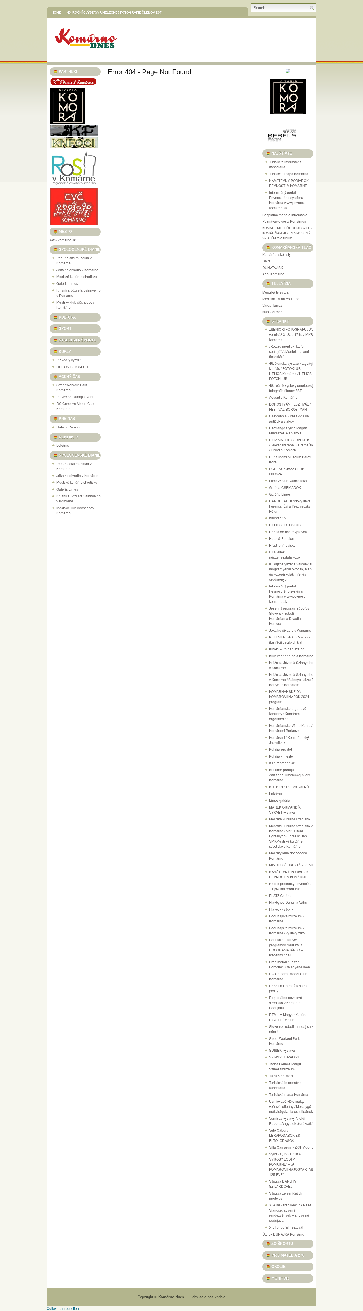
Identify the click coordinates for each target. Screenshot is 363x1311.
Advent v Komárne (283, 397)
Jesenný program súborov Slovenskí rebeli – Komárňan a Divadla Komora (289, 616)
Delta (266, 260)
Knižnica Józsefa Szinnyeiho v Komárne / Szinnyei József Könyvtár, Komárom (291, 679)
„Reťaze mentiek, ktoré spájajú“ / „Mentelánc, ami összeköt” (289, 351)
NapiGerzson (272, 311)
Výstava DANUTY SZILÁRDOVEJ (282, 1184)
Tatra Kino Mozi (281, 1075)
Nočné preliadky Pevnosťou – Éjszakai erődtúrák (290, 886)
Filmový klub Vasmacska (288, 480)
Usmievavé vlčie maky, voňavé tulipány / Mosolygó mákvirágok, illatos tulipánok (291, 1106)
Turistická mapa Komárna (288, 173)
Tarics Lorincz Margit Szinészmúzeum (285, 1066)
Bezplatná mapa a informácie (284, 214)
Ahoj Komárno (273, 273)
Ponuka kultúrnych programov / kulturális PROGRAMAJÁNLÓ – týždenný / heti (286, 947)
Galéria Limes (67, 283)
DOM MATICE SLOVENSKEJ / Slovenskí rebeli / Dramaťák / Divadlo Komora (291, 444)
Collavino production (63, 1308)
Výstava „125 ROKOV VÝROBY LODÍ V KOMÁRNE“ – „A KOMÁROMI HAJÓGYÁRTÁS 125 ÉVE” (291, 1164)
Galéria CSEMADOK (285, 487)
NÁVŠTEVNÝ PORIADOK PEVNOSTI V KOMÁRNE (289, 183)
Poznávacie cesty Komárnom (284, 221)
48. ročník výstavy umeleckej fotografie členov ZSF (114, 12)
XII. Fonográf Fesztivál (286, 1227)
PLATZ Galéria (280, 895)
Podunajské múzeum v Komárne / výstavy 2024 (287, 930)
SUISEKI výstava (282, 1050)
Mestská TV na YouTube (280, 298)
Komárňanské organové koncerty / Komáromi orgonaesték (287, 713)
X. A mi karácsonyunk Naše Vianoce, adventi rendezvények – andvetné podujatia (290, 1212)
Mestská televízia (275, 292)
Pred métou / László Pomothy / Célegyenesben (289, 964)
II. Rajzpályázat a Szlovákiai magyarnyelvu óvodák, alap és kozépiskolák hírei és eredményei (290, 571)
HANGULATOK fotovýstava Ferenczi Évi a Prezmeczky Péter (290, 506)
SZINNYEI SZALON (284, 1057)
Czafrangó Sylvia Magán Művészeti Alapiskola (288, 430)
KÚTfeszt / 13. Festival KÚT (290, 786)
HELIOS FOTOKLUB (72, 366)
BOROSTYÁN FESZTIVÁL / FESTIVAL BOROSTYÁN (290, 406)
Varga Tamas (272, 305)
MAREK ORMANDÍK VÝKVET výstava (285, 809)
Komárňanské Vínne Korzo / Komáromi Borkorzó (290, 728)
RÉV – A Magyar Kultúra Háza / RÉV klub (288, 1017)
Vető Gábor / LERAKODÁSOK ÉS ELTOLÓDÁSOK (284, 1135)
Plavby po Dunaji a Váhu (75, 396)
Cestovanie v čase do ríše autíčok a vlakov (289, 418)
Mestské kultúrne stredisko (76, 276)
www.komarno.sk (63, 239)
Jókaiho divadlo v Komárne (77, 269)
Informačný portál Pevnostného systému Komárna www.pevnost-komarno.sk (287, 200)
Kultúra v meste (281, 756)
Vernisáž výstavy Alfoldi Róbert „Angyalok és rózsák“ (291, 1121)
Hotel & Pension (68, 427)
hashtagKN (277, 518)
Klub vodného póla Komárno (291, 655)
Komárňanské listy (276, 254)
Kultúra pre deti (281, 749)
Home (56, 12)
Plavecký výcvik (68, 359)
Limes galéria (279, 800)
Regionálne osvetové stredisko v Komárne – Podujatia (286, 1002)
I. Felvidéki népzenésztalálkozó (284, 554)
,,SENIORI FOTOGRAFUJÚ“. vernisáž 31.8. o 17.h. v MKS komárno (291, 334)
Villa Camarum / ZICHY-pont (291, 1147)
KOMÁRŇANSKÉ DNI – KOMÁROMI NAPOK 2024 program (289, 696)
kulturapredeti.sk (282, 762)
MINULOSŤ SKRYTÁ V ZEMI (291, 864)
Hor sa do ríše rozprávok (288, 531)
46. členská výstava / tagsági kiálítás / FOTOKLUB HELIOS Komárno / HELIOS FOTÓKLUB (291, 371)
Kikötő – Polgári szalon (287, 648)
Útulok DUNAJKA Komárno (283, 1234)
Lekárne (62, 445)
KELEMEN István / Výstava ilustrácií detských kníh (289, 639)
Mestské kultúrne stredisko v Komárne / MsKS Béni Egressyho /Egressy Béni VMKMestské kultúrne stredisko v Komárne (291, 835)
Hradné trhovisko (282, 545)
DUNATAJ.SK (272, 267)
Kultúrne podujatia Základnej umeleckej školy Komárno (289, 774)
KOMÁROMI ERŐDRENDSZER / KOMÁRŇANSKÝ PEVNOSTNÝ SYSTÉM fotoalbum (287, 232)
